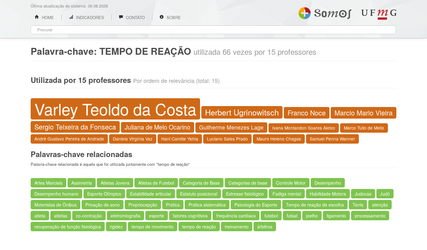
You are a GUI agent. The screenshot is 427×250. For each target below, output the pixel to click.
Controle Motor (291, 183)
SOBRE (173, 17)
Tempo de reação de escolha (315, 205)
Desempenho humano (56, 194)
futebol (271, 215)
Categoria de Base (201, 183)
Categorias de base (248, 183)
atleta (39, 215)
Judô (385, 194)
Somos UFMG (325, 12)
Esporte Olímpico (104, 194)
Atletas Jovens (115, 183)
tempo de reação (199, 226)
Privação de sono (102, 205)
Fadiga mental (287, 194)
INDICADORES (89, 17)
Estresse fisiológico (245, 194)
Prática (173, 205)
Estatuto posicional (198, 194)
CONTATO (135, 17)
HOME (47, 17)
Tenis (358, 205)
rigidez (116, 226)
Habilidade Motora (328, 194)
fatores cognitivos (190, 215)
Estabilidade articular (150, 194)
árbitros (264, 226)
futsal (292, 215)
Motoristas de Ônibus (55, 205)
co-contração (89, 215)
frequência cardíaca (236, 215)
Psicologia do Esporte (255, 205)
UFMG (378, 14)
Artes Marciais (48, 183)
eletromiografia (125, 215)
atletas (60, 215)
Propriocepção (142, 205)
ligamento (336, 215)
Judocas (363, 194)
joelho (312, 215)
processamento (370, 215)
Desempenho (327, 183)
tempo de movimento (152, 226)
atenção (380, 205)
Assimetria (81, 183)
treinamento (237, 226)
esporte (156, 215)
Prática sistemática (207, 205)
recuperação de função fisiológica (67, 226)
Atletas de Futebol (156, 183)
